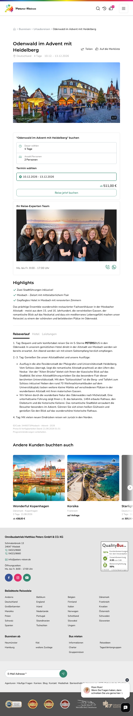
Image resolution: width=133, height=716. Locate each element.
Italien (71, 606)
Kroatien (103, 606)
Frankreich (104, 601)
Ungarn (71, 625)
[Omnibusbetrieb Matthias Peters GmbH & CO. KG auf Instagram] (18, 578)
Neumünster (11, 642)
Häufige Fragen (24, 683)
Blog (45, 683)
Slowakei (72, 620)
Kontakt (53, 683)
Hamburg (9, 647)
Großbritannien (12, 606)
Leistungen (49, 334)
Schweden (104, 616)
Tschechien (41, 625)
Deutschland (11, 601)
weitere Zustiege (44, 647)
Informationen (76, 642)
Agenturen (10, 683)
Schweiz (9, 620)
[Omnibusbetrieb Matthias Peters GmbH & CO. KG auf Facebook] (9, 578)
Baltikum (40, 597)
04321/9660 (14, 550)
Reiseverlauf (21, 334)
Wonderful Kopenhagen (31, 506)
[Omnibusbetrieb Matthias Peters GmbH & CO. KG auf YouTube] (27, 578)
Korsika (73, 506)
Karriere (38, 683)
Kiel (37, 642)
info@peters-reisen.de (19, 559)
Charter (72, 647)
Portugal (40, 616)
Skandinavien (43, 620)
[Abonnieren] (63, 674)
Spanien (9, 625)
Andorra (9, 597)
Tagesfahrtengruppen (110, 647)
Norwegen (73, 611)
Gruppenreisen (76, 652)
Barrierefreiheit (77, 683)
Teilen (89, 49)
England (40, 601)
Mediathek (63, 683)
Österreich (104, 611)
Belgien (71, 597)
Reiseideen (105, 642)
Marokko (9, 611)
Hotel (35, 334)
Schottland (73, 616)
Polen (8, 616)
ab (19, 518)
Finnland (72, 601)
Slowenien (104, 620)
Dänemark (104, 597)
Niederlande (42, 611)
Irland (39, 606)
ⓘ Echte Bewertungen (119, 570)
